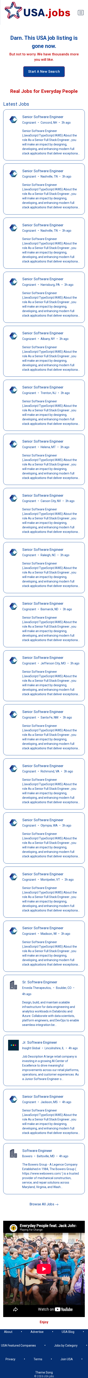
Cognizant (29, 122)
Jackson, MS (49, 1102)
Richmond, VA (50, 771)
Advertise (37, 1332)
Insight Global (31, 1048)
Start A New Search (44, 72)
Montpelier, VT (50, 879)
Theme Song (44, 1372)
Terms (38, 1359)
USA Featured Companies (18, 1345)
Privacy (10, 1359)
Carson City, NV (51, 501)
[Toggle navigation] (81, 13)
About (8, 1332)
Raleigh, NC (48, 555)
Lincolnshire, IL (54, 1048)
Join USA (66, 1359)
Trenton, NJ (48, 393)
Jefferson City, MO (53, 663)
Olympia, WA (49, 825)
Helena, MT (48, 447)
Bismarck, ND (49, 609)
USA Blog (68, 1332)
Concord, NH (49, 122)
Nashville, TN (49, 176)
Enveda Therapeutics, (36, 988)
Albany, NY (48, 339)
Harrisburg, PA (50, 284)
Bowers (27, 1156)
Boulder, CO (64, 988)
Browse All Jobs (42, 1204)
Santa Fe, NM (49, 717)
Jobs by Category (66, 1345)
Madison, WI (49, 933)
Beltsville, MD (46, 1156)
